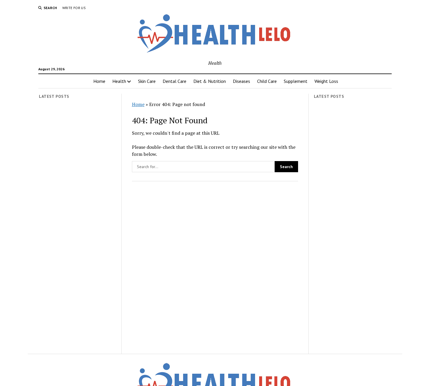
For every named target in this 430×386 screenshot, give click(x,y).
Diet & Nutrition (209, 81)
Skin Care (147, 81)
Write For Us (74, 8)
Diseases (241, 81)
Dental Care (174, 81)
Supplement (295, 81)
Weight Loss (326, 81)
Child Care (267, 81)
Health (119, 81)
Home (99, 81)
